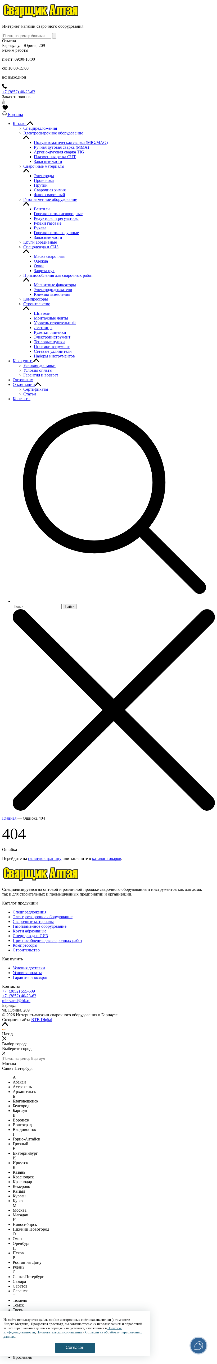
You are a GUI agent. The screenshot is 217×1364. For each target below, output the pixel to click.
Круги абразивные (29, 931)
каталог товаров (106, 858)
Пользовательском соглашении (59, 1332)
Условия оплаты (27, 972)
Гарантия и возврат (30, 977)
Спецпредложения (29, 912)
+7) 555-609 (18, 991)
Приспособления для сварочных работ (47, 940)
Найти (69, 606)
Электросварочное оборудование (43, 917)
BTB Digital (41, 1019)
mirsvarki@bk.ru (16, 1000)
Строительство (26, 950)
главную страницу (44, 858)
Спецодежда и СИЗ (30, 935)
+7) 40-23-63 (19, 996)
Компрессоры (25, 945)
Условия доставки (29, 968)
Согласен (75, 1347)
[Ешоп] (41, 17)
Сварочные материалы (33, 921)
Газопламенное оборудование (39, 926)
